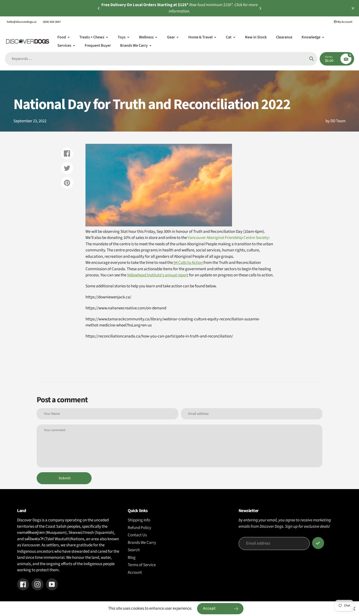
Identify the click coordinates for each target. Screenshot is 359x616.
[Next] (260, 8)
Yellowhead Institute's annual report (157, 275)
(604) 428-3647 (52, 22)
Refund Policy (139, 528)
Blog (132, 557)
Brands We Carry (142, 543)
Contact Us (137, 535)
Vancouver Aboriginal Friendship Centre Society (228, 238)
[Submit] (318, 543)
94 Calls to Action (188, 263)
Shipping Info (139, 520)
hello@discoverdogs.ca (21, 22)
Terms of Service (142, 565)
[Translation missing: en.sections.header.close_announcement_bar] (352, 8)
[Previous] (98, 8)
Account (135, 572)
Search (134, 550)
